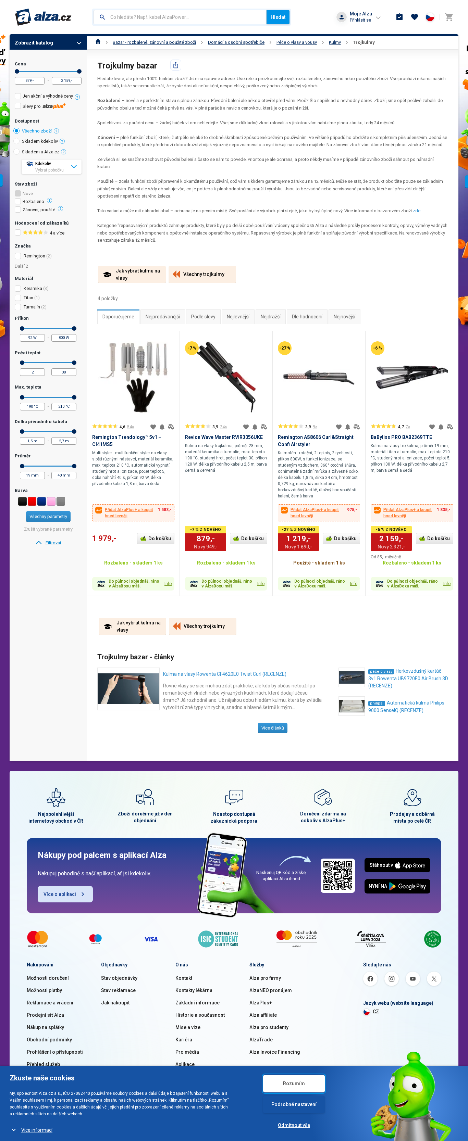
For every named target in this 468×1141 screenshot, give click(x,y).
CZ (376, 1011)
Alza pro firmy (265, 978)
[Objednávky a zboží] (399, 17)
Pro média (187, 1052)
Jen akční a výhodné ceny (48, 96)
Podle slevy (203, 316)
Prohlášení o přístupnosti (55, 1052)
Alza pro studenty (268, 1027)
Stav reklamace (118, 990)
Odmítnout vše (294, 1125)
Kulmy (335, 42)
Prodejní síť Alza (45, 1015)
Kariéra (183, 1039)
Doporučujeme (118, 316)
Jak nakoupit (115, 1002)
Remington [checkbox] (34, 255)
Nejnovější (344, 316)
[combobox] (180, 17)
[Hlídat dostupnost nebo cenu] (162, 426)
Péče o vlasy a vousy (296, 42)
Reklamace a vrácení (50, 1002)
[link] (48, 543)
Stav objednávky (119, 978)
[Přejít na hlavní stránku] (43, 17)
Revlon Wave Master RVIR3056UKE (224, 437)
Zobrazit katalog (34, 43)
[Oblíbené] (414, 17)
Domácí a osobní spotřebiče (236, 42)
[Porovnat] (171, 426)
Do (79, 71)
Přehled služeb (43, 1064)
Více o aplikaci (60, 894)
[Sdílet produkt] (175, 65)
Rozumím (294, 1083)
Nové (28, 193)
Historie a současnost (200, 1015)
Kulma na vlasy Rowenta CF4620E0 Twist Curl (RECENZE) (224, 674)
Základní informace (197, 1002)
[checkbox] (48, 97)
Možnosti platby (44, 990)
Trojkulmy (364, 42)
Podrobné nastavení (294, 1104)
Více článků (272, 728)
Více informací (36, 1130)
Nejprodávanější (163, 316)
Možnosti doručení (48, 978)
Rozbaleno (33, 201)
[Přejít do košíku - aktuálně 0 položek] (449, 17)
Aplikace (185, 1064)
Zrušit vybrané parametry (48, 529)
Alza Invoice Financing (274, 1052)
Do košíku (159, 538)
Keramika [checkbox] (33, 288)
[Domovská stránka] (98, 42)
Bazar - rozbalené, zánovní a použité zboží (154, 42)
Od (17, 71)
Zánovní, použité (39, 209)
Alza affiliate (263, 1015)
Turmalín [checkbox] (32, 306)
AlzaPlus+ (260, 1002)
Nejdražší (271, 316)
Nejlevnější (238, 316)
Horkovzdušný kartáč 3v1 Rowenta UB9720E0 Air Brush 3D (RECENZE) (408, 678)
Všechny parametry (48, 516)
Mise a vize (187, 1027)
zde (416, 210)
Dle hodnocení (307, 316)
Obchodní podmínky (49, 1039)
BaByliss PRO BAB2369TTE (401, 437)
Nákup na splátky (45, 1027)
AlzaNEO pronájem (270, 990)
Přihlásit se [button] (360, 20)
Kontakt (183, 978)
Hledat (278, 17)
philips (376, 703)
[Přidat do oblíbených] (153, 426)
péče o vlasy (381, 671)
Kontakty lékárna (193, 990)
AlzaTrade (261, 1039)
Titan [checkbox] (28, 297)
